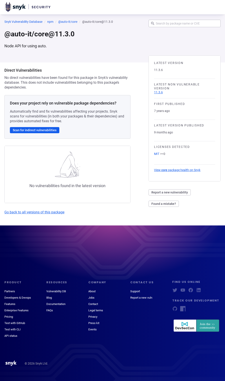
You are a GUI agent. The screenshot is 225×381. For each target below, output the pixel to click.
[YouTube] (182, 291)
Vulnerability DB (56, 291)
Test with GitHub (14, 323)
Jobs (91, 297)
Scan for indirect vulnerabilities (34, 130)
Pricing (8, 316)
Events (92, 329)
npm (50, 21)
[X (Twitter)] (175, 291)
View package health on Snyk (177, 170)
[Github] (175, 310)
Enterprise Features (16, 310)
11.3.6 (158, 92)
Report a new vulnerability (169, 192)
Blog (49, 297)
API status (10, 335)
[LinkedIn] (198, 291)
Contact (93, 304)
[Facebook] (190, 291)
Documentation (55, 304)
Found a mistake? (163, 204)
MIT (156, 154)
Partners (9, 291)
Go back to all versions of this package (34, 212)
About (92, 291)
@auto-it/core (67, 21)
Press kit (93, 323)
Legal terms (95, 310)
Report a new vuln (141, 297)
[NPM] (182, 310)
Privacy (92, 316)
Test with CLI (12, 329)
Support (135, 291)
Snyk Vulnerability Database (23, 21)
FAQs (49, 310)
